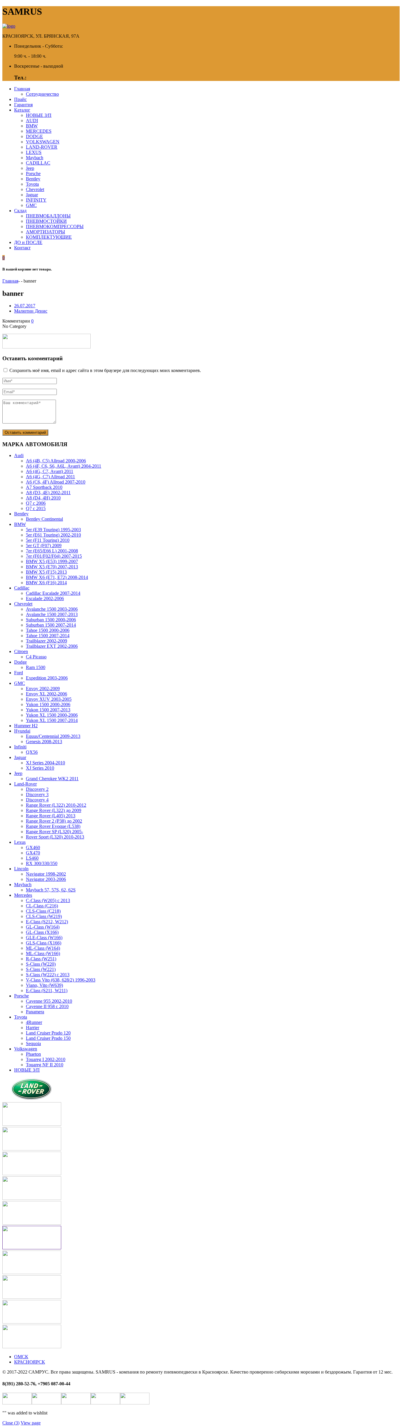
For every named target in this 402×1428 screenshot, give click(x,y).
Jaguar (32, 194)
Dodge (20, 662)
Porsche (33, 173)
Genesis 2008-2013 (44, 741)
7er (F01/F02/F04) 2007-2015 (54, 556)
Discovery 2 (37, 789)
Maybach (34, 157)
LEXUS (33, 152)
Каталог (22, 109)
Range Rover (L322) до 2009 (53, 810)
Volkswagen (25, 1048)
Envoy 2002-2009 (43, 688)
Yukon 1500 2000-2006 (48, 704)
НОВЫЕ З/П (39, 115)
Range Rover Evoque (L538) (53, 826)
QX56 (32, 752)
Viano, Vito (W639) (44, 985)
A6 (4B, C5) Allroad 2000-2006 (56, 460)
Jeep (30, 168)
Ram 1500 (35, 667)
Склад (20, 210)
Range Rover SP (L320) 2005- (54, 831)
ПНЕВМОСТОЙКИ (46, 221)
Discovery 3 (37, 794)
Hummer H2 (26, 725)
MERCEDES (39, 131)
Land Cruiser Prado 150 (48, 1038)
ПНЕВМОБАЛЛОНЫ (48, 215)
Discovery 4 (37, 799)
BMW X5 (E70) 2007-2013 (52, 566)
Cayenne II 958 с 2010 (47, 1006)
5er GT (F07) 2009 (44, 545)
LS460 (32, 858)
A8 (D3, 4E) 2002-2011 (48, 492)
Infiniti (20, 746)
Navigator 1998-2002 (46, 873)
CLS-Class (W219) (44, 916)
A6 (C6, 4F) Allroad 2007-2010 (55, 481)
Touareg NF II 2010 (44, 1064)
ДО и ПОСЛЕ (28, 242)
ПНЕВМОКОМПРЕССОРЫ (55, 226)
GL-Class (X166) (42, 932)
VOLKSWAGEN (42, 141)
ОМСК (21, 1356)
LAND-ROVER (41, 147)
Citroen (21, 651)
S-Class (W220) (41, 964)
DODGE (34, 136)
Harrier (32, 1027)
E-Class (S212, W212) (47, 921)
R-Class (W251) (41, 958)
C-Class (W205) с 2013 (48, 900)
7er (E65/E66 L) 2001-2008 (52, 550)
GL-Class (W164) (42, 926)
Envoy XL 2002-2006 (46, 693)
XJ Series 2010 (40, 768)
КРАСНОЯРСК (29, 1361)
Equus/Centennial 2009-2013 (53, 736)
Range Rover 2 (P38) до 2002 (54, 820)
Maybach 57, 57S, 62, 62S (51, 889)
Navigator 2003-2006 (46, 879)
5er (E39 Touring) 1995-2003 (53, 529)
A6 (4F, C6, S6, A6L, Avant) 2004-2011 (63, 466)
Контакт (22, 247)
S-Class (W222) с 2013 (47, 974)
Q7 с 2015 (36, 508)
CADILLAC (38, 162)
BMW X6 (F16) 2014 (46, 582)
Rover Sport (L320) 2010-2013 (55, 836)
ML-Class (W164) (43, 948)
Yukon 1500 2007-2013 (48, 709)
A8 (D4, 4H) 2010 (43, 497)
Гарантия (23, 104)
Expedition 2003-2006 (47, 677)
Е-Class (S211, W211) (46, 990)
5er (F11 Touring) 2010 (47, 540)
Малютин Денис (30, 310)
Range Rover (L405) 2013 (50, 815)
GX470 (33, 852)
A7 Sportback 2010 (44, 487)
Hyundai (22, 730)
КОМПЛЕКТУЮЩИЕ (49, 237)
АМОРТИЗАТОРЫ (45, 231)
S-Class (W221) (41, 969)
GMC (31, 205)
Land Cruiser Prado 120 (48, 1032)
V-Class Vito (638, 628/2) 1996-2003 (60, 979)
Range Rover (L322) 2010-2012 (56, 805)
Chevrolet (35, 189)
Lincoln (21, 868)
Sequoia (33, 1043)
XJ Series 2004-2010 (45, 762)
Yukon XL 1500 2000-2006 (52, 715)
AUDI (32, 120)
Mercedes (23, 895)
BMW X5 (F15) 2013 (46, 571)
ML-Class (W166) (43, 953)
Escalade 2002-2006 (45, 598)
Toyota (32, 184)
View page (31, 1422)
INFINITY (36, 199)
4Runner (34, 1022)
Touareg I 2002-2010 (45, 1059)
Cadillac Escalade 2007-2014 (53, 593)
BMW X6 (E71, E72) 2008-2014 (57, 577)
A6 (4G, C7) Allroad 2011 (50, 476)
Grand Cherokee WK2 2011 (52, 778)
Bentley (33, 178)
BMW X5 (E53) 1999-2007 (52, 561)
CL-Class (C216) (42, 905)
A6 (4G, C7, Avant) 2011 (49, 471)
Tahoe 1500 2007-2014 (47, 635)
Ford (18, 672)
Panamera (35, 1011)
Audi (19, 455)
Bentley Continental (44, 519)
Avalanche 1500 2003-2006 (52, 609)
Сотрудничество (42, 94)
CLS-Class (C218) (43, 911)
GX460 (33, 847)
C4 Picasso (36, 656)
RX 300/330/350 (41, 863)
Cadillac (21, 587)
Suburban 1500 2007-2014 (51, 624)
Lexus (20, 842)
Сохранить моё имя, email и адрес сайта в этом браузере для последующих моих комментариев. (105, 370)
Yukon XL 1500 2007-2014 (52, 720)
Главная (22, 88)
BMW (32, 125)
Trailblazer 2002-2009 (46, 640)
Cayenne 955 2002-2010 (49, 1001)
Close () (10, 1422)
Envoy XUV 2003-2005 (49, 699)
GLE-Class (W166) (44, 937)
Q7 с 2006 (36, 503)
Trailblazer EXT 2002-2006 (52, 646)
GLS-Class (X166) (43, 942)
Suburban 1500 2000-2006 (51, 619)
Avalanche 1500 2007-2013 (52, 614)
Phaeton (33, 1054)
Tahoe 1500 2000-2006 (47, 630)
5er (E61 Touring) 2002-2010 (53, 534)
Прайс (20, 99)
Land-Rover (25, 783)
